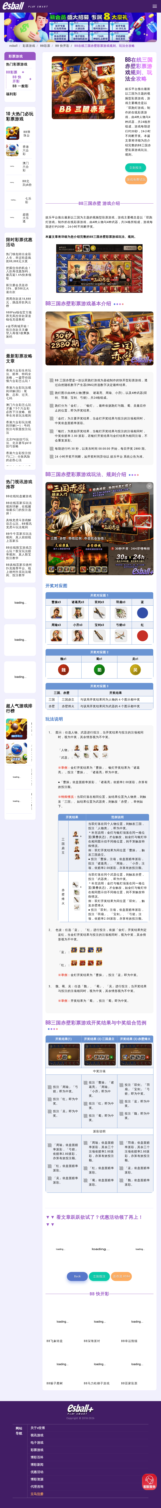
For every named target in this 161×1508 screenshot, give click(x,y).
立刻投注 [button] (135, 167)
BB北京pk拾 (31, 801)
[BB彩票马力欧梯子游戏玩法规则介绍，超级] (99, 1379)
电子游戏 (37, 1442)
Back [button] (77, 1276)
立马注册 (37, 1494)
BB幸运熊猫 (129, 1341)
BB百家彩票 (129, 1383)
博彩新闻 (37, 1464)
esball (13, 45)
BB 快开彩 (62, 45)
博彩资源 (37, 1479)
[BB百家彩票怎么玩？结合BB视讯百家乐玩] (136, 1379)
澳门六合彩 (31, 777)
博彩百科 (37, 1457)
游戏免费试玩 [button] (136, 179)
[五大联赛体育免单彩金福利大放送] (20, 655)
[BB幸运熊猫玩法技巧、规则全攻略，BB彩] (136, 1336)
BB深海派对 (92, 1341)
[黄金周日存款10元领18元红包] (20, 617)
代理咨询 (37, 1487)
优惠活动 (37, 1472)
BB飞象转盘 (55, 1341)
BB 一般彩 (21, 86)
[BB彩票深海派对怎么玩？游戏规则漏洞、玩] (99, 1336)
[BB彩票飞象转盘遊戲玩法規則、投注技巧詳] (62, 1336)
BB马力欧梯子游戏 (97, 1383)
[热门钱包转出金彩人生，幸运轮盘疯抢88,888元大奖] (20, 692)
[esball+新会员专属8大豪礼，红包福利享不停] (80, 41)
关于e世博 (38, 1428)
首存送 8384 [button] (121, 1276)
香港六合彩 (31, 753)
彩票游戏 (29, 45)
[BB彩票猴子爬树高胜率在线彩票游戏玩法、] (62, 1379)
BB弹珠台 (31, 729)
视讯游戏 (37, 1435)
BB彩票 (45, 45)
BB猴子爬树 (55, 1383)
